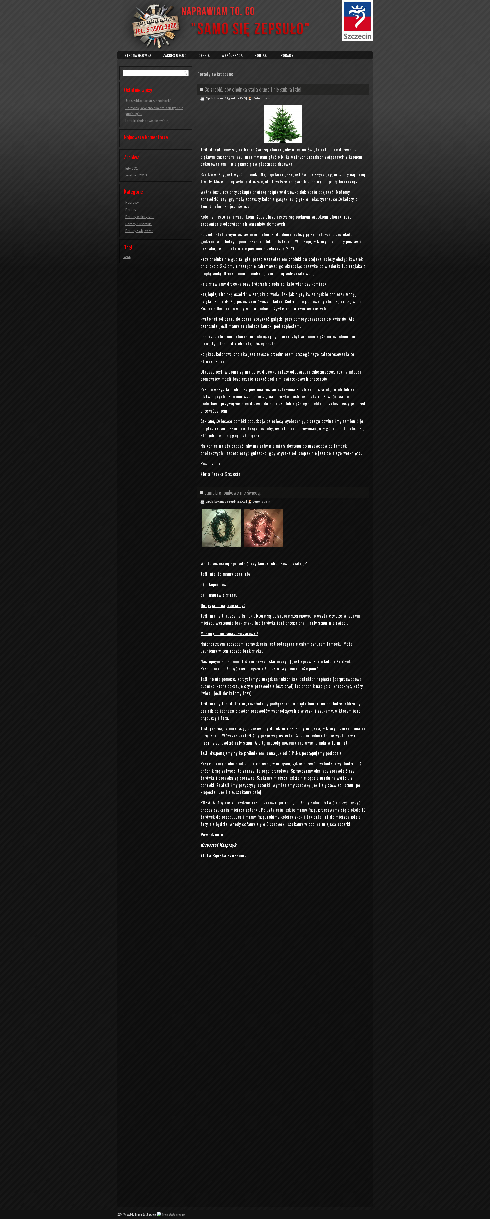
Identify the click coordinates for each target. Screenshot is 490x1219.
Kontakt (262, 55)
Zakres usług (175, 55)
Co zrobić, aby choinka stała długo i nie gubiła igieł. (253, 89)
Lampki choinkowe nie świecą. (147, 121)
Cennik (204, 55)
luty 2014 (132, 168)
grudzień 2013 (136, 175)
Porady (287, 55)
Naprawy (132, 202)
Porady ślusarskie (138, 224)
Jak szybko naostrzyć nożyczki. (148, 101)
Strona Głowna (138, 55)
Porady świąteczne (139, 231)
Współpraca (232, 55)
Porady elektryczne (139, 217)
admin (266, 98)
